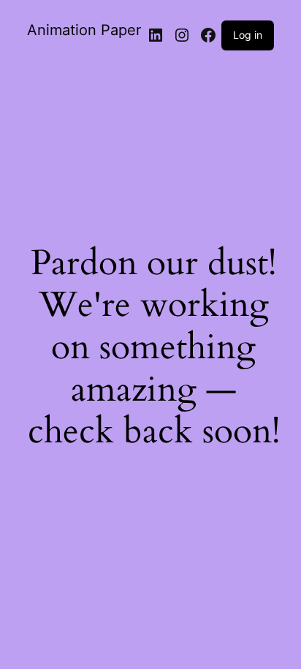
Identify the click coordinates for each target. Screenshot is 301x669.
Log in (247, 35)
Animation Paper (84, 30)
